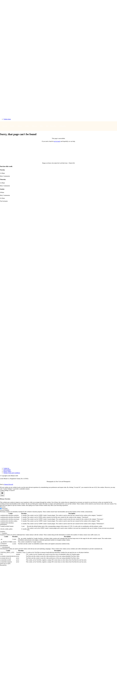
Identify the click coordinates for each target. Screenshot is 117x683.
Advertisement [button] (4, 545)
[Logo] (58, 116)
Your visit (4, 126)
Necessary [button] (3, 507)
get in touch (57, 141)
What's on (34, 126)
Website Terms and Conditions (11, 473)
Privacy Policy (7, 471)
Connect (27, 126)
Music (41, 126)
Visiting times (7, 119)
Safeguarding (62, 126)
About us (19, 126)
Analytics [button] (2, 531)
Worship (12, 126)
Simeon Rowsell (8, 484)
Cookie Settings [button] (4, 490)
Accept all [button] (11, 490)
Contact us (6, 468)
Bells (47, 126)
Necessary (5, 508)
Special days (53, 126)
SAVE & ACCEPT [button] (5, 563)
